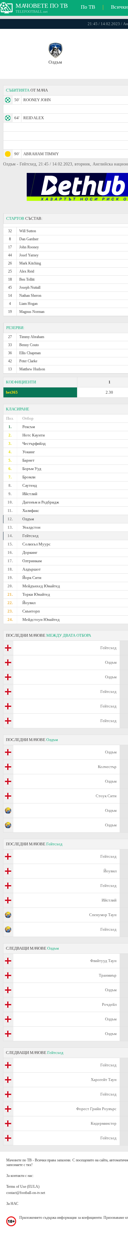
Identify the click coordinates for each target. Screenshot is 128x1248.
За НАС (12, 1203)
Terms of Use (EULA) (22, 1186)
